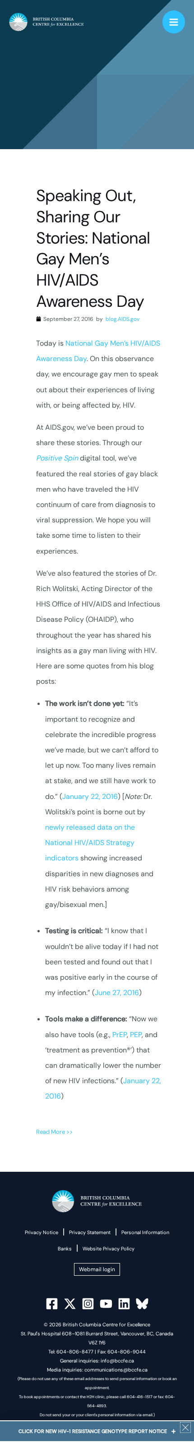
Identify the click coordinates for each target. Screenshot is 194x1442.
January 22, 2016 (90, 796)
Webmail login (97, 1269)
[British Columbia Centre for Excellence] (46, 22)
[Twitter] (70, 1303)
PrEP (119, 1034)
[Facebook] (52, 1303)
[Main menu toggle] (173, 21)
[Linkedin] (124, 1303)
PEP (136, 1034)
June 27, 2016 (117, 992)
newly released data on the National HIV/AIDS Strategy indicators (90, 842)
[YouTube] (106, 1303)
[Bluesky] (142, 1303)
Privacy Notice (41, 1232)
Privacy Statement (90, 1232)
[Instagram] (88, 1303)
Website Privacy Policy (108, 1248)
